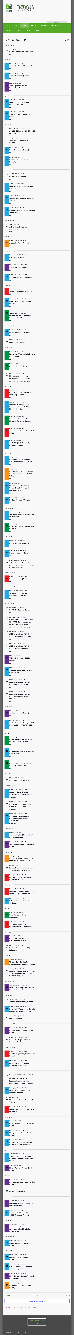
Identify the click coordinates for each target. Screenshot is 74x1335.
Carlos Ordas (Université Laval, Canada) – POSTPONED (21, 764)
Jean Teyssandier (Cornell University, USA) (19, 87)
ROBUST (35, 1307)
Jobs (37, 30)
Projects (9, 30)
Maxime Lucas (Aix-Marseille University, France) (20, 878)
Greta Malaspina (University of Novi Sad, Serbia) (21, 836)
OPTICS (20, 1307)
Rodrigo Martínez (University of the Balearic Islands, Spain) (21, 859)
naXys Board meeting (17, 176)
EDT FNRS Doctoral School (19, 610)
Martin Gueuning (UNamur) (19, 332)
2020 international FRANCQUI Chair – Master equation (20, 647)
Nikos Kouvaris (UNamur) (19, 150)
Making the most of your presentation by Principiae (19, 377)
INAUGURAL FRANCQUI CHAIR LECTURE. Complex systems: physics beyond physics (21, 622)
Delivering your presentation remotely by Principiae (20, 805)
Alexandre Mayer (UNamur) (19, 243)
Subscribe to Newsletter (37, 1322)
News (16, 25)
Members (44, 25)
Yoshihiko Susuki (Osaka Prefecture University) (19, 594)
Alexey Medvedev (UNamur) (20, 76)
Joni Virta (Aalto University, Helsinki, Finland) (20, 444)
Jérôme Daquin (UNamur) (19, 713)
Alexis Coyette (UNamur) (18, 267)
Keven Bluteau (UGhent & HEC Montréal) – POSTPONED (21, 740)
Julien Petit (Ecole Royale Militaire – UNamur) (19, 103)
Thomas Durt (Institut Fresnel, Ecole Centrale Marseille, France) (22, 963)
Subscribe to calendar (36, 1301)
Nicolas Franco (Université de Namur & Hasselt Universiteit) (20, 1143)
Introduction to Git (16, 1018)
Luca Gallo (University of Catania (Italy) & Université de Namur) (22, 1010)
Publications (55, 25)
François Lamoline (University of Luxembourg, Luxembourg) (21, 892)
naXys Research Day (17, 1191)
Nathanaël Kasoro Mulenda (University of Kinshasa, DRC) (20, 460)
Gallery (19, 30)
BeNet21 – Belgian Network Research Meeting (19, 1041)
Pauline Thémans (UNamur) (19, 500)
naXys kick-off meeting (18, 227)
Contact (29, 30)
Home (8, 25)
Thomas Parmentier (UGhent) (20, 292)
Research (34, 25)
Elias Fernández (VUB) (18, 579)
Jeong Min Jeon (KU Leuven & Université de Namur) (21, 1064)
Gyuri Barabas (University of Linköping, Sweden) (20, 393)
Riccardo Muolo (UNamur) (19, 553)
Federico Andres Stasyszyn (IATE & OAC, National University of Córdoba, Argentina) (22, 973)
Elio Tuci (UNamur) (16, 257)
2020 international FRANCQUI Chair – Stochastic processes (20, 635)
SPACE (8, 1307)
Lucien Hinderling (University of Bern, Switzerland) (21, 989)
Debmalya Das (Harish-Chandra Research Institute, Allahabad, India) (21, 474)
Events (24, 25)
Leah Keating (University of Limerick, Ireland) (19, 1091)
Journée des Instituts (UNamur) (21, 1002)
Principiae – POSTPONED (19, 780)
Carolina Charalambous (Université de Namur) (18, 939)
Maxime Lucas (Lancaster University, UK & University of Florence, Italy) (20, 488)
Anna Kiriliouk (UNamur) (18, 366)
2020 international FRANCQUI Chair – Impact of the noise (20, 683)
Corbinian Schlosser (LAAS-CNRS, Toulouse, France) (20, 1214)
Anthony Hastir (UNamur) (19, 543)
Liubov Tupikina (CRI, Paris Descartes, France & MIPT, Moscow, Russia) (19, 407)
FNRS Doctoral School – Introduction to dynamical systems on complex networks (21, 1081)
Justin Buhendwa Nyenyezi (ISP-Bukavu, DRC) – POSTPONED (21, 724)
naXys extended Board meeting (21, 51)
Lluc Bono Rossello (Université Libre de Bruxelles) (21, 1204)
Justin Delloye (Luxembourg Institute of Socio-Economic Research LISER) (20, 315)
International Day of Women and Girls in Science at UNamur (21, 869)
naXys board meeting (17, 342)
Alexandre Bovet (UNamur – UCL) (22, 66)
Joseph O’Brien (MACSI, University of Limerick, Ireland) (21, 793)
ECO (29, 1307)
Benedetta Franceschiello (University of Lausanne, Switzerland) (19, 818)
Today (37, 1295)
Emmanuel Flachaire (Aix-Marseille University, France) (20, 420)
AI (25, 1307)
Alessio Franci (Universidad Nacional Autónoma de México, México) (21, 1158)
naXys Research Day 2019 (19, 563)
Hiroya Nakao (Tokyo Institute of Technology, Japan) (21, 1268)
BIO (14, 1307)
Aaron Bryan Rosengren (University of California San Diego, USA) (20, 1229)
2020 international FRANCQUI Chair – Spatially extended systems (20, 696)
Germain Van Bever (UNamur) (20, 277)
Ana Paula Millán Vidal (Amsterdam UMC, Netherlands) (21, 925)
